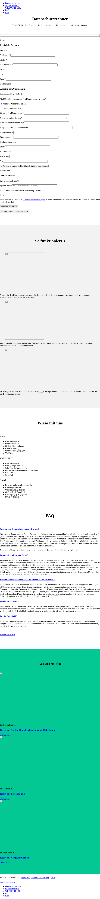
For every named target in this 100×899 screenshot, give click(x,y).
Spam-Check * (6, 186)
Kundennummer (6, 132)
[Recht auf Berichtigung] (43, 784)
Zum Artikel (5, 735)
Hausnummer (5, 151)
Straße (2, 147)
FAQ (7, 10)
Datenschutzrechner (13, 3)
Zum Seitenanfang (7, 882)
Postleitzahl (4, 156)
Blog (7, 12)
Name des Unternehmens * (11, 108)
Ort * (2, 74)
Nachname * (5, 55)
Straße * (3, 60)
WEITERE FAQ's (7, 634)
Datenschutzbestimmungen (34, 200)
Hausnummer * (6, 65)
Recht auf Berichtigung (12, 793)
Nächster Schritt (22, 211)
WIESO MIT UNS (13, 8)
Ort (1, 161)
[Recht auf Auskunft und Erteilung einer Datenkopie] (43, 720)
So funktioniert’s (12, 5)
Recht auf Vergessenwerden (14, 857)
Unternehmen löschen (39, 166)
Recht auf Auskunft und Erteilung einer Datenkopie (27, 730)
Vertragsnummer (7, 137)
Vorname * (4, 50)
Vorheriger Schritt (7, 211)
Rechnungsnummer (8, 142)
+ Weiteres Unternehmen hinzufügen (15, 166)
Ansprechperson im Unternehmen (14, 127)
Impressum (25, 877)
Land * (3, 79)
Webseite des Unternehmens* (12, 113)
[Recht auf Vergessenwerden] (43, 848)
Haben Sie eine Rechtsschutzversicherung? (17, 191)
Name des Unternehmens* (11, 118)
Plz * (2, 69)
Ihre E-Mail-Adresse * (9, 181)
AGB (53, 877)
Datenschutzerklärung (40, 877)
